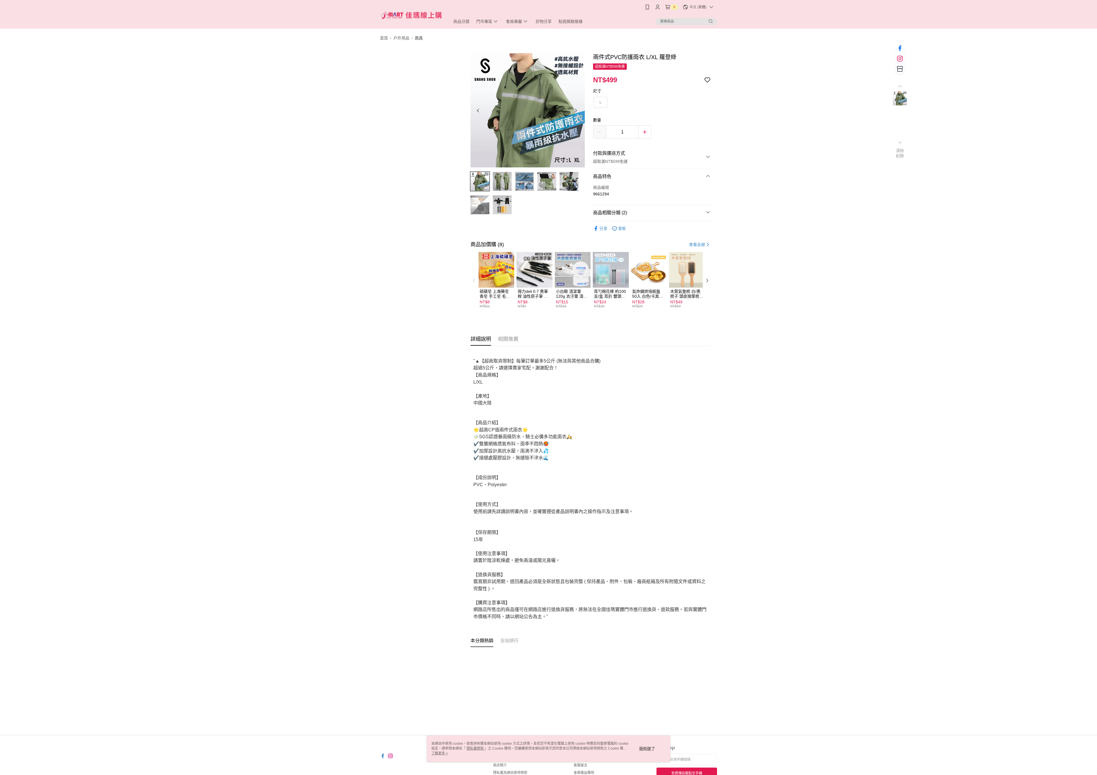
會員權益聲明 (584, 773)
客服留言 (580, 765)
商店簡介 (500, 765)
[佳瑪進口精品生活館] (411, 15)
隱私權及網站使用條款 (510, 773)
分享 (603, 228)
